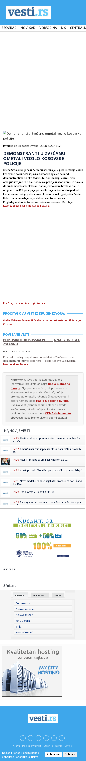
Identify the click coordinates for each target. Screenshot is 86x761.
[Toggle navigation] (77, 12)
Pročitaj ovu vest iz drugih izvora (24, 303)
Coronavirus (23, 603)
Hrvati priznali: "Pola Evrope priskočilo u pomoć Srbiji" (51, 470)
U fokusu (20, 596)
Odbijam (70, 754)
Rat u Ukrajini (23, 620)
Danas (13, 351)
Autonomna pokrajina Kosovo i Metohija (48, 202)
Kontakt (68, 746)
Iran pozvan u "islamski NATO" (37, 491)
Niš (63, 28)
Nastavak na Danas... (16, 364)
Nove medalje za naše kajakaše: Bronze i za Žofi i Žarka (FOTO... (47, 482)
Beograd (9, 28)
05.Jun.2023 (46, 146)
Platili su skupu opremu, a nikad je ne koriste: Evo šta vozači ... (46, 440)
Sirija (18, 626)
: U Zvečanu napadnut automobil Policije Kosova (42, 322)
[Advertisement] (43, 80)
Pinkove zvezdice (25, 609)
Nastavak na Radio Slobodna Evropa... (27, 206)
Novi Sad (28, 28)
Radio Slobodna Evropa (24, 146)
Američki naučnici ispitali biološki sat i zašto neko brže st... (47, 450)
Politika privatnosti (32, 746)
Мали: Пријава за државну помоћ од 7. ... (44, 459)
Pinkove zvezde (24, 615)
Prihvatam (53, 754)
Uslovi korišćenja (53, 746)
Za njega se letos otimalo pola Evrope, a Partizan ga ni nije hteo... (47, 504)
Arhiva (58, 596)
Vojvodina (48, 28)
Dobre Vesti (39, 596)
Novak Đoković (24, 632)
